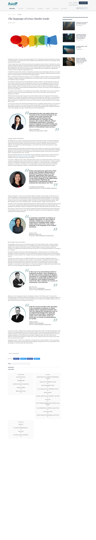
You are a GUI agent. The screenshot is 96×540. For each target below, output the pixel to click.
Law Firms (64, 8)
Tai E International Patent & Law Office (47, 408)
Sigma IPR (47, 399)
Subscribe (83, 3)
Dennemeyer (20, 380)
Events (48, 8)
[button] (73, 5)
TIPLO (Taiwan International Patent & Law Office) (48, 404)
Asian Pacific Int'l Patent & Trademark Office (48, 377)
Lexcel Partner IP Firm (47, 385)
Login (70, 2)
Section (14, 14)
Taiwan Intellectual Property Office (23, 156)
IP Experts (55, 8)
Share (16, 358)
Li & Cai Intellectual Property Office (47, 389)
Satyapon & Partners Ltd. (21, 427)
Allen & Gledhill (21, 377)
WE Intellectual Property (20, 435)
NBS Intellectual (21, 391)
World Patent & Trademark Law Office (48, 415)
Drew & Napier (21, 387)
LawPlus (20, 424)
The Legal (21, 431)
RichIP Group (48, 392)
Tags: (9, 363)
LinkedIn (30, 358)
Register (75, 2)
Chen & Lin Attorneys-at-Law (48, 382)
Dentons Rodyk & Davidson (21, 384)
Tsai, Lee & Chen (47, 411)
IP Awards (40, 8)
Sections (12, 8)
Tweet (23, 358)
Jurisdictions (31, 8)
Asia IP (9, 14)
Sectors (20, 8)
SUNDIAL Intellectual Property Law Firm (47, 396)
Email (37, 358)
